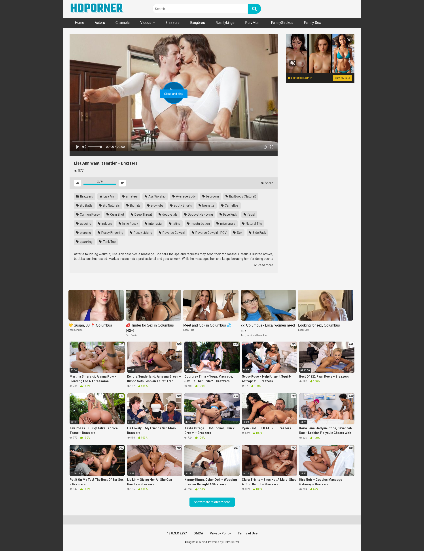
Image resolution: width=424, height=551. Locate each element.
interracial (155, 223)
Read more (265, 265)
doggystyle (170, 214)
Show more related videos (212, 502)
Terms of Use (247, 533)
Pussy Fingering (112, 232)
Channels (122, 23)
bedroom (212, 196)
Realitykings (225, 23)
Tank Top (109, 241)
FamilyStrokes (282, 23)
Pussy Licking (142, 232)
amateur (131, 196)
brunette (208, 205)
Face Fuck (230, 214)
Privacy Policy (220, 533)
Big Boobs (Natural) (242, 196)
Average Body (185, 196)
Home (79, 23)
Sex (239, 232)
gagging (85, 223)
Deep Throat (143, 214)
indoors (106, 223)
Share (268, 183)
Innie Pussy (130, 223)
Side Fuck (259, 232)
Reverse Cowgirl (173, 232)
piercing (85, 232)
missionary (227, 223)
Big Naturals (111, 205)
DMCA (198, 533)
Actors (100, 23)
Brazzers (172, 23)
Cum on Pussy (89, 214)
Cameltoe (231, 205)
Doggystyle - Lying (200, 214)
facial (251, 214)
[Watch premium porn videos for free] (97, 9)
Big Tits (134, 205)
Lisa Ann (109, 196)
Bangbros (197, 23)
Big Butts (86, 205)
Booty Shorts (182, 205)
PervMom (252, 23)
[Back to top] (409, 537)
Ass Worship (157, 196)
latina (176, 223)
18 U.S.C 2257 (177, 533)
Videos (145, 23)
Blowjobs (156, 205)
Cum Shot (117, 214)
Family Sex (312, 23)
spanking (86, 241)
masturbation (200, 223)
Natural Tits (253, 223)
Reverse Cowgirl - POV (211, 232)
